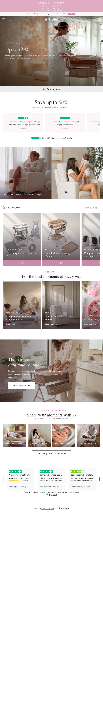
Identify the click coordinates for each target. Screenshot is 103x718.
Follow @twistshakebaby (52, 454)
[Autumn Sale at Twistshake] (51, 51)
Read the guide (21, 385)
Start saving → (91, 208)
